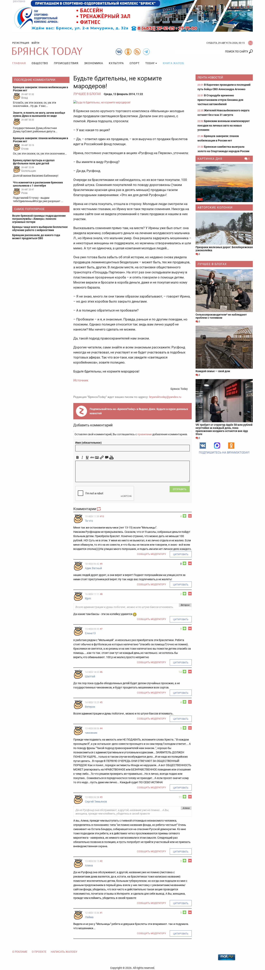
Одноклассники (231, 445)
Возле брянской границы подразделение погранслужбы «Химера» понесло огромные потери (39, 218)
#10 (102, 516)
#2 (101, 861)
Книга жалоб (173, 63)
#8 (101, 594)
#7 (101, 629)
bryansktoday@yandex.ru (165, 397)
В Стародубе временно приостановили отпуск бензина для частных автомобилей (220, 100)
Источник (80, 380)
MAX (217, 445)
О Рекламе (19, 951)
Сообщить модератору (151, 554)
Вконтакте (203, 445)
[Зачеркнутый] (92, 457)
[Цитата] (106, 457)
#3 (101, 797)
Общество (40, 63)
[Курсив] (82, 457)
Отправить (179, 489)
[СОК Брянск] (132, 15)
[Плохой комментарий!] (190, 516)
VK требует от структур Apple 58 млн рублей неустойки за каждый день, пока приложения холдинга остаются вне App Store (224, 429)
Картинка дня (209, 159)
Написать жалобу (64, 951)
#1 (101, 913)
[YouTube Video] (111, 457)
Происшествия (66, 63)
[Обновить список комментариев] (99, 509)
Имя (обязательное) (88, 442)
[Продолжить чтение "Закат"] (224, 183)
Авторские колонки (215, 207)
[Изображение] (97, 457)
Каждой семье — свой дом (213, 371)
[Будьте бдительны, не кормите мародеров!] (132, 102)
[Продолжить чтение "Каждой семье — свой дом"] (224, 347)
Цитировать (180, 554)
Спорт (134, 63)
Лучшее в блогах (87, 94)
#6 (101, 672)
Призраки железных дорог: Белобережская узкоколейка (224, 249)
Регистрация (20, 43)
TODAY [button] (150, 63)
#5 (101, 702)
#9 (101, 564)
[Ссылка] (102, 457)
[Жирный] (77, 457)
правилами (144, 434)
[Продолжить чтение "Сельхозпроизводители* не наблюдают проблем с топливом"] (224, 290)
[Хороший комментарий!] (184, 516)
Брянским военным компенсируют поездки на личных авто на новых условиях (223, 125)
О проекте (39, 951)
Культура (116, 63)
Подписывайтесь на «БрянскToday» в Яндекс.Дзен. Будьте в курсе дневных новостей (139, 411)
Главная (19, 63)
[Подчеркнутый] (87, 457)
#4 (101, 728)
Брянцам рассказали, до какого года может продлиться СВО (36, 237)
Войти (35, 43)
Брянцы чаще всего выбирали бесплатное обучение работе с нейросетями (40, 228)
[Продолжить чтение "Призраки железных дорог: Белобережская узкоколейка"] (224, 229)
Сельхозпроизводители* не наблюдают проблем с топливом (221, 316)
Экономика (93, 63)
